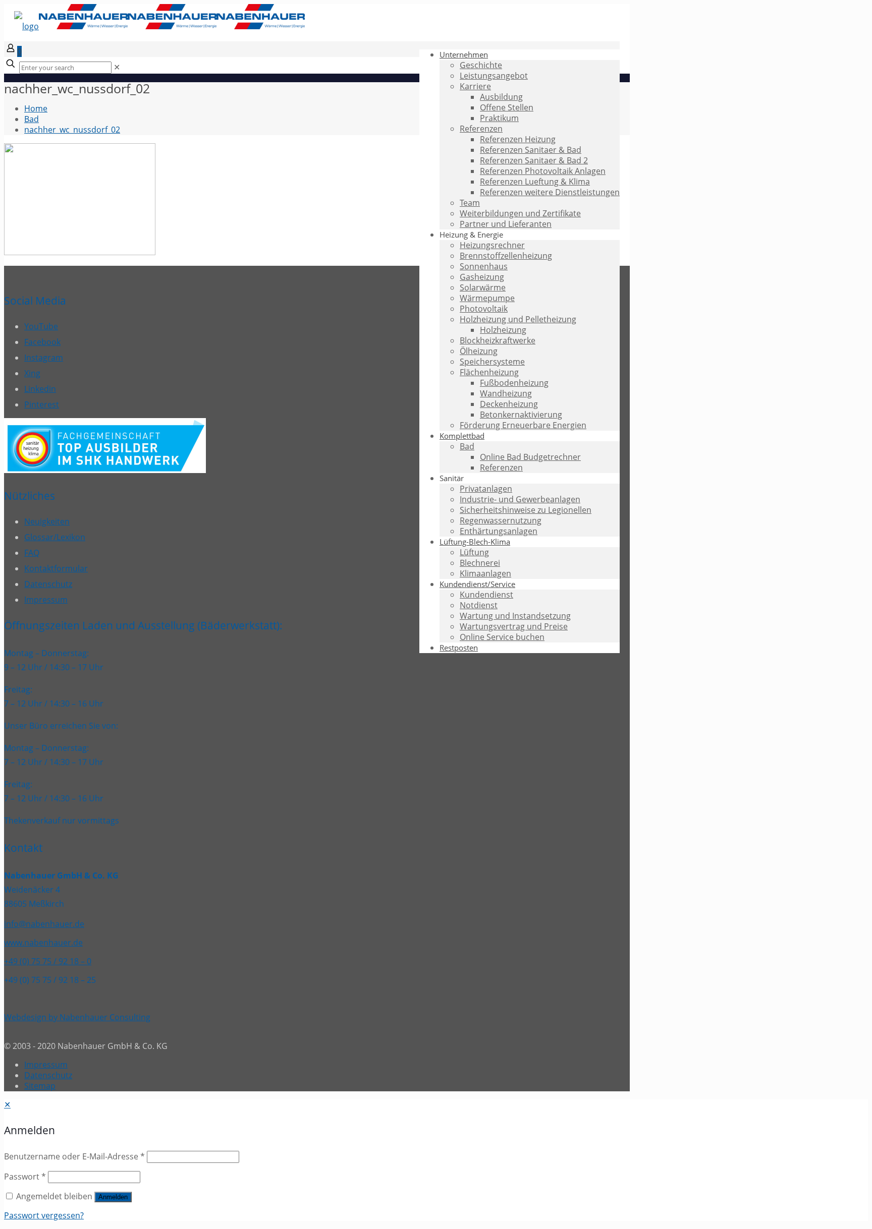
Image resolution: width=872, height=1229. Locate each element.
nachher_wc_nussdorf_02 (72, 129)
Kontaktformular (56, 568)
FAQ (31, 552)
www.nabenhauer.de (43, 942)
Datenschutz (48, 584)
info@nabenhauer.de (44, 923)
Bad (31, 119)
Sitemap (40, 1085)
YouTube (41, 326)
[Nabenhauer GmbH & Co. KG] (159, 26)
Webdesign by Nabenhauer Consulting (77, 1017)
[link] (117, 67)
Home (35, 108)
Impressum (46, 599)
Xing (32, 373)
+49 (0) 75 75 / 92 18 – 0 (47, 961)
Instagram (43, 357)
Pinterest (41, 404)
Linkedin (40, 388)
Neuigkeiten (47, 521)
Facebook (42, 341)
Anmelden (113, 1197)
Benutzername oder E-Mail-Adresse (74, 1156)
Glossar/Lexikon (54, 537)
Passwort (25, 1176)
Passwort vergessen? (44, 1215)
